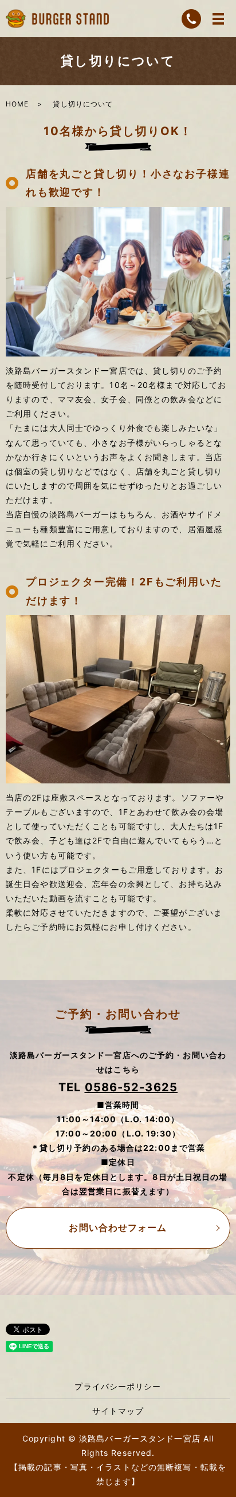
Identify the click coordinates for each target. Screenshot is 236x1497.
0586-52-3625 (131, 1087)
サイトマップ (118, 1411)
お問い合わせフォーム (118, 1227)
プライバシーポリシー (117, 1386)
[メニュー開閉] (218, 19)
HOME (17, 104)
